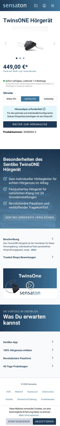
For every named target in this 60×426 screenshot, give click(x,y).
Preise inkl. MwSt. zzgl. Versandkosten (19, 71)
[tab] (28, 244)
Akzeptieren (44, 421)
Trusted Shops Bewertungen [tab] (19, 257)
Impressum (32, 391)
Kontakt (9, 399)
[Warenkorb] (36, 6)
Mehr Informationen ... (30, 415)
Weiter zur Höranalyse (29, 124)
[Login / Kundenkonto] (44, 6)
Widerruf (19, 391)
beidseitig (48, 99)
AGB (8, 391)
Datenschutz (48, 391)
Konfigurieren (19, 421)
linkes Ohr (11, 99)
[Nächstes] (54, 44)
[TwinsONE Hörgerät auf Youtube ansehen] (30, 283)
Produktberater (47, 399)
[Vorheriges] (5, 44)
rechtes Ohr (30, 99)
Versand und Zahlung (26, 399)
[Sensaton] (14, 5)
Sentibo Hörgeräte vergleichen (30, 217)
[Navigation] (52, 6)
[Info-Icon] (43, 109)
